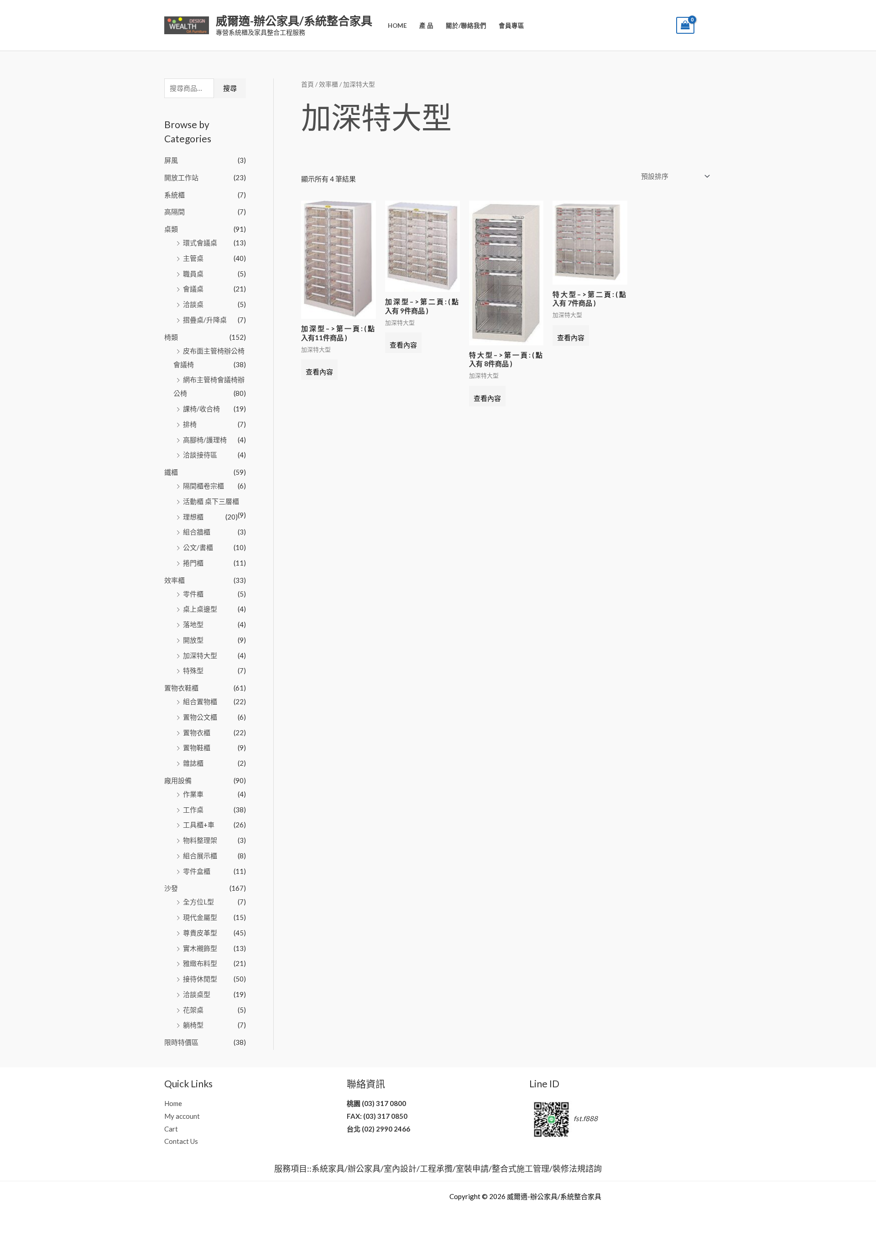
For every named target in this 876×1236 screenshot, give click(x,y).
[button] (663, 25)
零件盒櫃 (196, 871)
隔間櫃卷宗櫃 (203, 486)
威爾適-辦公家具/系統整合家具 (294, 20)
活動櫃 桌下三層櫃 (211, 501)
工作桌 (193, 809)
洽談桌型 (196, 994)
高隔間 (174, 212)
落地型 (193, 624)
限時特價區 (181, 1042)
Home (397, 25)
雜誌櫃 (193, 763)
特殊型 (193, 670)
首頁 (307, 84)
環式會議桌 (200, 243)
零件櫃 (193, 594)
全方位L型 (198, 902)
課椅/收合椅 (201, 409)
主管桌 (193, 258)
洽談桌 (193, 304)
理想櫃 (193, 517)
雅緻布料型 (200, 963)
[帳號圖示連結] (708, 25)
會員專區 (511, 25)
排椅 (190, 424)
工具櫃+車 (198, 825)
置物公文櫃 (200, 717)
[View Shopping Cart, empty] (685, 25)
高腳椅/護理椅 (205, 440)
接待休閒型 (200, 979)
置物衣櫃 (196, 732)
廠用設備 (178, 780)
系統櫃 (174, 195)
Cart (171, 1129)
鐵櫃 (171, 472)
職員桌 (193, 274)
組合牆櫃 (196, 532)
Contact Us (181, 1141)
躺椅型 (193, 1025)
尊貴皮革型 (200, 933)
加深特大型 (200, 655)
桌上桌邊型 (200, 609)
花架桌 (193, 1010)
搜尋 (230, 88)
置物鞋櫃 (196, 747)
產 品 (426, 25)
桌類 (171, 229)
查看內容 (319, 372)
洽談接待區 (200, 455)
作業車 (193, 794)
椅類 (171, 337)
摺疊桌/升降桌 (205, 320)
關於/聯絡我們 (466, 25)
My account (182, 1116)
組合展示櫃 (200, 856)
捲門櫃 (193, 563)
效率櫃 (174, 580)
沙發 (171, 888)
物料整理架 (200, 840)
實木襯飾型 (200, 948)
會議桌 (193, 289)
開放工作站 (181, 177)
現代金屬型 (200, 917)
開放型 (193, 640)
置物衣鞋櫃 (181, 688)
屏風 (171, 160)
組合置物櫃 (200, 701)
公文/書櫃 (198, 547)
